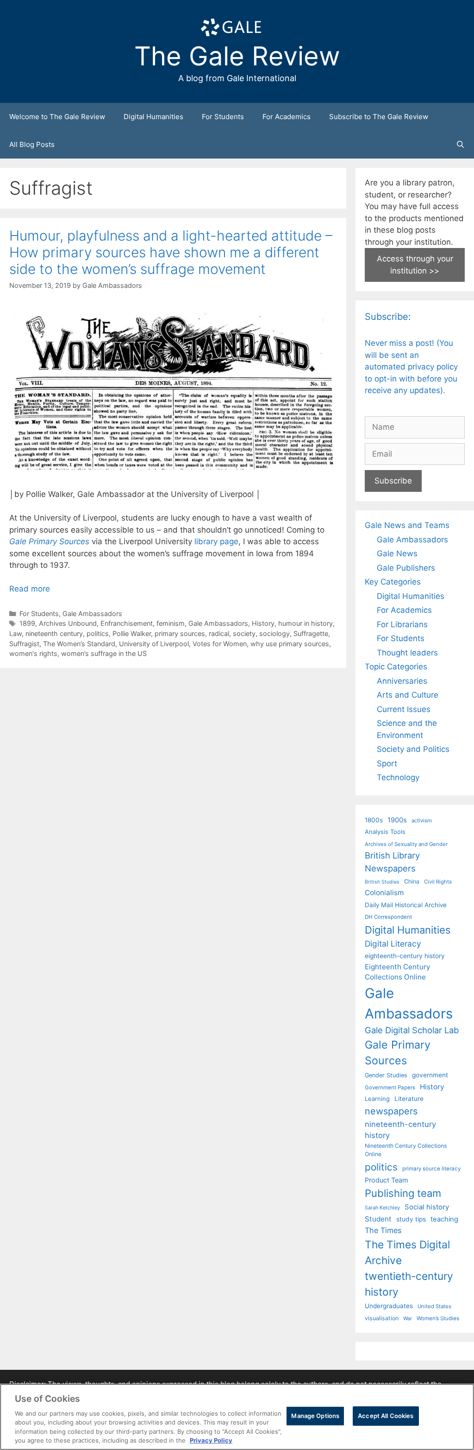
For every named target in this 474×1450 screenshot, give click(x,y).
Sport (387, 763)
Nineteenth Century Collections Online (406, 1149)
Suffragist (24, 644)
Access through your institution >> (415, 264)
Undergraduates (389, 1306)
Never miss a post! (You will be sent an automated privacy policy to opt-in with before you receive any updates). (411, 366)
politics (98, 633)
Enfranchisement (126, 623)
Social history (427, 1207)
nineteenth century (54, 633)
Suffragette (310, 633)
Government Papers (390, 1087)
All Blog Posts (32, 144)
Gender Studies (386, 1075)
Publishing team (403, 1193)
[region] (237, 1417)
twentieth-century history (409, 1284)
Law (15, 633)
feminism (170, 623)
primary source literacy (431, 1168)
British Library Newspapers (392, 861)
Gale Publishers (406, 567)
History (263, 623)
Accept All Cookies (385, 1415)
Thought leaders (407, 652)
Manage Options (315, 1415)
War (407, 1318)
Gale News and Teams (407, 525)
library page (216, 541)
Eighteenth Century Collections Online (397, 972)
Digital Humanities (153, 116)
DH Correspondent (388, 917)
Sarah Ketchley (382, 1207)
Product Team (386, 1180)
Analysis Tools (385, 831)
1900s (397, 820)
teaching (444, 1219)
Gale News (397, 553)
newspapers (391, 1111)
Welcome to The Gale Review (57, 116)
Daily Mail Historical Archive (406, 905)
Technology (398, 777)
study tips (411, 1219)
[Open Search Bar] (460, 145)
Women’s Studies (438, 1318)
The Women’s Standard (79, 644)
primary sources (180, 633)
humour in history (305, 623)
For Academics (286, 116)
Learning (377, 1098)
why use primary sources (289, 644)
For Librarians (402, 624)
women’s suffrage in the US (104, 653)
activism (422, 820)
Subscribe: (388, 316)
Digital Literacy (393, 943)
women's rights (33, 653)
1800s (374, 820)
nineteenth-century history (400, 1129)
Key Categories (393, 581)
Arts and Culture (407, 695)
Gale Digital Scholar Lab (412, 1030)
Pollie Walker (131, 633)
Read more (29, 588)
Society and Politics (413, 749)
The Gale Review (237, 56)
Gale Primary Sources (49, 541)
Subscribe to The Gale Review (378, 116)
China (411, 881)
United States (434, 1306)
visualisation (382, 1318)
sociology (274, 633)
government (430, 1075)
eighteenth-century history (405, 956)
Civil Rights (438, 881)
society (244, 633)
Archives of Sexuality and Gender (406, 844)
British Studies (382, 882)
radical (219, 633)
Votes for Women (220, 644)
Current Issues (403, 709)
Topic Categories (396, 666)
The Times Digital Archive (407, 1252)
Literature (409, 1098)
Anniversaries (402, 681)
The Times (383, 1230)
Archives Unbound (68, 623)
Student (378, 1219)
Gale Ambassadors (92, 613)
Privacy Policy (211, 1440)
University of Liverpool (154, 644)
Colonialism (384, 892)
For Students (223, 116)
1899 (27, 623)
